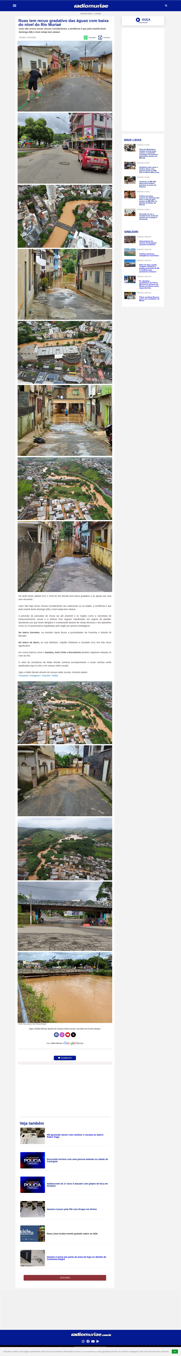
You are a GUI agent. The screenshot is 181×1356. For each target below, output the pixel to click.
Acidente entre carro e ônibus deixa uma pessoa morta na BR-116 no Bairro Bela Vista (149, 169)
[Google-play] (97, 1341)
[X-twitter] (73, 1034)
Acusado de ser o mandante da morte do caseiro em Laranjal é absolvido (148, 216)
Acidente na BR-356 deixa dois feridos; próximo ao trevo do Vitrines (147, 184)
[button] (14, 5)
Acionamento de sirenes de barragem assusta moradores (147, 243)
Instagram (35, 675)
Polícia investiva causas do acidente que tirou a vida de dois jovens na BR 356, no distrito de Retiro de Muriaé (149, 200)
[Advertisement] (143, 45)
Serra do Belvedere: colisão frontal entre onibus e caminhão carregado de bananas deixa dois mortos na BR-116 (148, 153)
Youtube (46, 675)
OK (175, 1351)
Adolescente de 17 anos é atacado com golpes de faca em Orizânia (77, 1184)
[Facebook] (56, 1034)
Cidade (98, 14)
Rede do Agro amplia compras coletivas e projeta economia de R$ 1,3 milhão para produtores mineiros (149, 268)
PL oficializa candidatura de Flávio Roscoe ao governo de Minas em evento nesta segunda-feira (149, 284)
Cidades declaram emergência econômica (149, 255)
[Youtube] (67, 1034)
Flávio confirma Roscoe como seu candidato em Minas (149, 299)
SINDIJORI (148, 237)
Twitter (55, 675)
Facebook (23, 675)
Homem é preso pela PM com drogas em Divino (72, 1209)
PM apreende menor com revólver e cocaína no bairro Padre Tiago (75, 1136)
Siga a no (55, 1043)
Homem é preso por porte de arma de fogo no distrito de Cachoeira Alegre (76, 1258)
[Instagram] (62, 1034)
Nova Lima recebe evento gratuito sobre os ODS (72, 1233)
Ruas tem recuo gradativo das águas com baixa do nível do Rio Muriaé (63, 22)
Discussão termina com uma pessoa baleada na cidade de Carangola (77, 1160)
